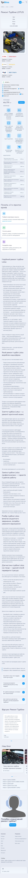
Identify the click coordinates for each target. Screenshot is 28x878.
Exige (13, 23)
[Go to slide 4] (16, 776)
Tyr (5, 2)
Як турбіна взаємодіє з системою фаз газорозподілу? (11, 692)
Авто (2, 841)
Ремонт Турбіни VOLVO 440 (10, 785)
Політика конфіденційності (20, 838)
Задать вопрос (18, 836)
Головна (2, 836)
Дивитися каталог (7, 221)
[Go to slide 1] (12, 776)
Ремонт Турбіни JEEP (8, 783)
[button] (23, 2)
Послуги (2, 848)
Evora (13, 21)
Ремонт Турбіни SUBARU (9, 779)
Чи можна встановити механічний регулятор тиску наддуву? (10, 684)
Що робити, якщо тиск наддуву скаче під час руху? (11, 676)
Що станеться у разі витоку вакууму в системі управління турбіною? (10, 700)
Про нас (2, 838)
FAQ (2, 843)
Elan (14, 17)
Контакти (3, 852)
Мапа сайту (17, 843)
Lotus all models (14, 26)
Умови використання (19, 841)
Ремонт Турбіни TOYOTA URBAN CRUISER (13, 781)
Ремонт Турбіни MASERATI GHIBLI (11, 787)
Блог (2, 845)
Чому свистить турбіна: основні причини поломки (12, 767)
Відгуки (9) (3, 850)
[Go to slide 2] (13, 776)
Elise (14, 19)
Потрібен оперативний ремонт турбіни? (11, 820)
